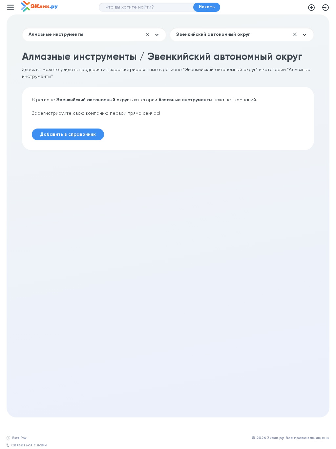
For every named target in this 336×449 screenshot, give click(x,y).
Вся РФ (19, 438)
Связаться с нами (29, 445)
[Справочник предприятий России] (39, 10)
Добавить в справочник (311, 8)
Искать (207, 7)
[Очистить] (147, 34)
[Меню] (10, 7)
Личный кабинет (325, 8)
